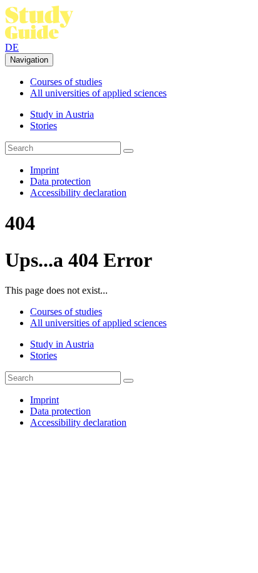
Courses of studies (66, 81)
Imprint (44, 170)
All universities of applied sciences (98, 93)
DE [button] (12, 47)
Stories (43, 125)
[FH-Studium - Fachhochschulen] (39, 36)
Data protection (60, 181)
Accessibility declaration (78, 192)
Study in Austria (62, 114)
